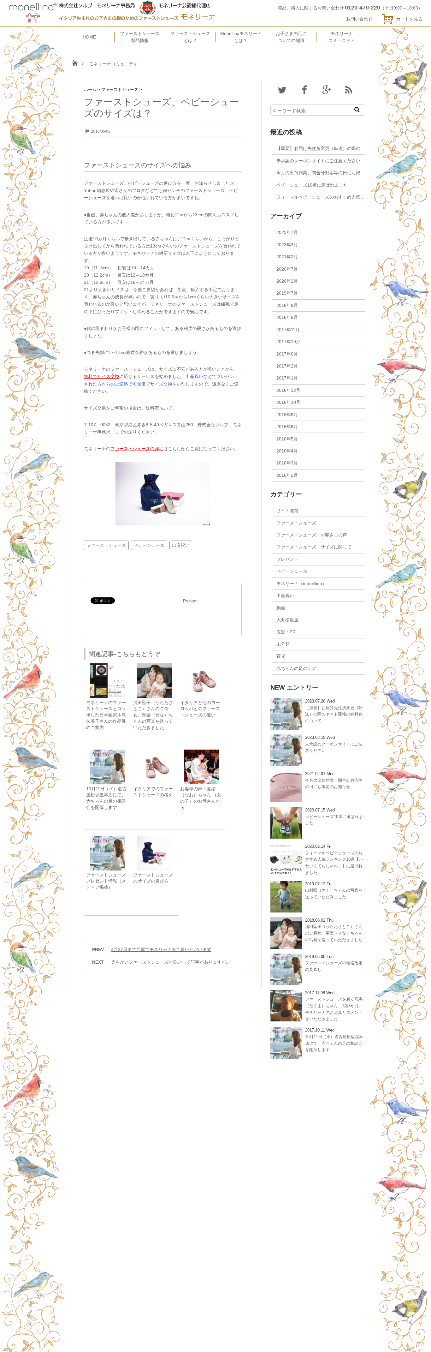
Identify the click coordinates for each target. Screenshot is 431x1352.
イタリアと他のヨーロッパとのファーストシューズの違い (200, 708)
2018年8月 (287, 305)
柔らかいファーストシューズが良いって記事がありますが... (170, 962)
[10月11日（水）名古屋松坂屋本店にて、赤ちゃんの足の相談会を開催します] (107, 752)
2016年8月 (287, 426)
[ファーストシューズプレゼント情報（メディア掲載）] (107, 838)
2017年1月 (287, 377)
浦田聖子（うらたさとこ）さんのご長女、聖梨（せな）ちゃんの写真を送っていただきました (153, 715)
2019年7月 (287, 293)
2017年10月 (288, 341)
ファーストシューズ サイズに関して (313, 546)
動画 (280, 607)
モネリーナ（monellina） (301, 583)
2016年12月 (288, 390)
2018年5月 (287, 317)
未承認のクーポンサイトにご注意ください (318, 160)
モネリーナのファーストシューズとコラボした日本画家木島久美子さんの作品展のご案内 (106, 715)
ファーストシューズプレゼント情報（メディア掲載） (106, 881)
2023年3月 (287, 244)
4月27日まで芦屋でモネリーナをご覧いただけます (161, 949)
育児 (280, 656)
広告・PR (286, 631)
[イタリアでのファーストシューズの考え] (154, 752)
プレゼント (287, 559)
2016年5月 (287, 438)
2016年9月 (287, 414)
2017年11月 (288, 329)
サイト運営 (287, 510)
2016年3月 (287, 462)
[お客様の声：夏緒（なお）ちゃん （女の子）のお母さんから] (201, 752)
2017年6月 (287, 353)
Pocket (190, 600)
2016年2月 (287, 475)
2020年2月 (287, 281)
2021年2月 (287, 256)
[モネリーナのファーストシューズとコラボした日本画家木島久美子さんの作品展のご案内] (107, 666)
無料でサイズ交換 (101, 376)
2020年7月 (287, 269)
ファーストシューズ (106, 545)
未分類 (283, 644)
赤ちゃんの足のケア (296, 668)
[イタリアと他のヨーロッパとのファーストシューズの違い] (201, 666)
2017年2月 (287, 365)
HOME (89, 36)
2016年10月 (288, 402)
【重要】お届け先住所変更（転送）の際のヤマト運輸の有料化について (347, 148)
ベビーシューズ (148, 545)
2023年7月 (287, 232)
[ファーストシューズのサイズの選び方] (154, 838)
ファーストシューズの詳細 (136, 448)
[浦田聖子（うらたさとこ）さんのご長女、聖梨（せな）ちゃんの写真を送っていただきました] (154, 666)
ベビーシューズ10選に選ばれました (312, 185)
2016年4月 (287, 450)
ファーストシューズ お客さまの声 (311, 534)
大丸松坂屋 (287, 619)
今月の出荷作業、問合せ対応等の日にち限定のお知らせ (331, 172)
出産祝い (181, 545)
